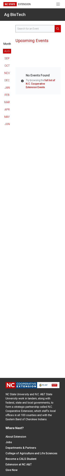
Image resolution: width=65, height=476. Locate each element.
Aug (7, 51)
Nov (7, 73)
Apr (7, 109)
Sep (7, 58)
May (7, 116)
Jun (7, 124)
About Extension (16, 436)
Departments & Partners (21, 447)
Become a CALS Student (21, 459)
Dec (7, 80)
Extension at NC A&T (19, 464)
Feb (7, 95)
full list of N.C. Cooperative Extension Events (40, 84)
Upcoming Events (31, 40)
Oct (7, 65)
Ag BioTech (14, 14)
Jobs (9, 442)
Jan (7, 87)
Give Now (12, 470)
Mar (7, 102)
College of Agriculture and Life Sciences (31, 453)
